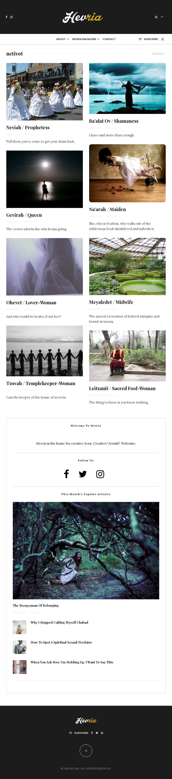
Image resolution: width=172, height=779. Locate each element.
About (61, 39)
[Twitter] (96, 733)
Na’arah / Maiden (107, 209)
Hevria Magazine (84, 39)
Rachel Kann (12, 134)
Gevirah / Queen (24, 215)
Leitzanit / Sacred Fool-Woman (122, 388)
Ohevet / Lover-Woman (31, 302)
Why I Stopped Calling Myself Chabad (59, 622)
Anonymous (19, 612)
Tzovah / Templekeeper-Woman (40, 383)
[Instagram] (11, 17)
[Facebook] (6, 17)
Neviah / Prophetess (28, 127)
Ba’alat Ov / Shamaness (113, 121)
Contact (109, 39)
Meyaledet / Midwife (111, 302)
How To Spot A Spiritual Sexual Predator (61, 642)
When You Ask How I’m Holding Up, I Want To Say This (72, 662)
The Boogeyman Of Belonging (36, 605)
